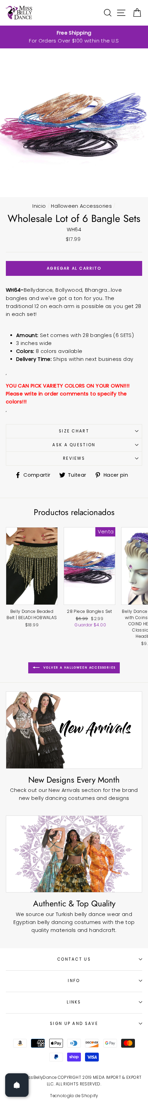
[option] (74, 37)
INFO (74, 980)
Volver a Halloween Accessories (79, 668)
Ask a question (73, 445)
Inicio (39, 206)
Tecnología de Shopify (74, 1096)
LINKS (74, 1002)
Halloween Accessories (81, 206)
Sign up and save (74, 1023)
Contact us (74, 959)
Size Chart (74, 431)
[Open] (17, 1085)
